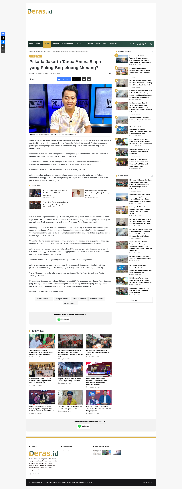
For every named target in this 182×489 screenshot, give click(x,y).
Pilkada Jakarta (80, 299)
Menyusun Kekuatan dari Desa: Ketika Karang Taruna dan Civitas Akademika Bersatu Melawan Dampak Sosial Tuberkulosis (140, 184)
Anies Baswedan (45, 299)
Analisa (90, 44)
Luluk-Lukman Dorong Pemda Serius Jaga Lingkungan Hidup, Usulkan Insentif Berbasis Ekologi (41, 409)
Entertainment (67, 44)
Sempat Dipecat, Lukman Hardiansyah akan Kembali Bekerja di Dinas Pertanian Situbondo (41, 352)
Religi (98, 44)
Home (31, 44)
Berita (38, 44)
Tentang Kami (62, 482)
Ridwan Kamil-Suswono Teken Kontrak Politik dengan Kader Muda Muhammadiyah (40, 380)
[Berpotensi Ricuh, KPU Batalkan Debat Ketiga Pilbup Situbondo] (70, 369)
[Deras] (40, 11)
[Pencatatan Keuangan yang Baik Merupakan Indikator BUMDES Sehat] (122, 152)
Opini (104, 44)
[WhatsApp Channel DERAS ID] (63, 319)
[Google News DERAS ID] (79, 319)
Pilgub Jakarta (62, 299)
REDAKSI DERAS (36, 73)
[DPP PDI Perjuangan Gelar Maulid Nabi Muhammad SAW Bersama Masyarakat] (35, 193)
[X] (33, 474)
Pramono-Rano (97, 299)
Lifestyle (56, 44)
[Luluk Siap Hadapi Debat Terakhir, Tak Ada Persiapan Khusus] (70, 397)
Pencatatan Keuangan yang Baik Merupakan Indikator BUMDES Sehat (139, 152)
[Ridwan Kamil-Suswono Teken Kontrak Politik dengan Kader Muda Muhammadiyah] (42, 369)
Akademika (113, 44)
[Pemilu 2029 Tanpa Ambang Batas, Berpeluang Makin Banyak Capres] (35, 205)
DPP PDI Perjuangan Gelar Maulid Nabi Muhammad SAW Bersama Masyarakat (55, 192)
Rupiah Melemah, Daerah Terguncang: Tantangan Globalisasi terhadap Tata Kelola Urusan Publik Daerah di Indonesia (140, 107)
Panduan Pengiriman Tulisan (83, 482)
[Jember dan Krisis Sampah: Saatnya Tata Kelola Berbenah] (122, 120)
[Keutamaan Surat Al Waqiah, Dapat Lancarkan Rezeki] (97, 452)
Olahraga (80, 44)
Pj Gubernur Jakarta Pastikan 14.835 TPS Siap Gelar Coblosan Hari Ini (97, 352)
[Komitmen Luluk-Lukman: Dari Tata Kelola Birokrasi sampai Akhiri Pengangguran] (99, 397)
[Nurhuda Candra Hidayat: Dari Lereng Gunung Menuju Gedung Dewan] (78, 193)
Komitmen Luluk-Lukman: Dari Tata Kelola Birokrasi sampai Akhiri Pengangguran (98, 409)
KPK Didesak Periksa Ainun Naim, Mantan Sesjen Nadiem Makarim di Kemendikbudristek (140, 141)
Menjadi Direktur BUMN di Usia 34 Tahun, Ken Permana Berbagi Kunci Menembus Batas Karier (140, 83)
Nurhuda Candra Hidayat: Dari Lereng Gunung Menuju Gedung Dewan (97, 192)
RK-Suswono (70, 303)
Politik (47, 44)
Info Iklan (70, 482)
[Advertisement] (112, 24)
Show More (134, 300)
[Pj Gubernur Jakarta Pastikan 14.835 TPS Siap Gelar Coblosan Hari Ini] (99, 341)
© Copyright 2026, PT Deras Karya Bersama (43, 482)
